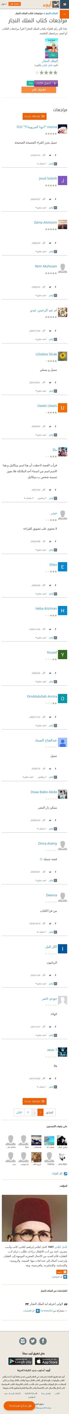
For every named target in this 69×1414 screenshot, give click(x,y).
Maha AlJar (62, 1164)
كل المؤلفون (57, 1276)
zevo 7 (52, 1050)
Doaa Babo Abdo (44, 792)
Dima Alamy (47, 843)
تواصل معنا (46, 1393)
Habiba (50, 1164)
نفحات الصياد (49, 1147)
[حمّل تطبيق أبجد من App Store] (47, 1361)
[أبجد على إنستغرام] (22, 1341)
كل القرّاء (57, 1173)
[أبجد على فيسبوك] (43, 1341)
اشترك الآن (39, 89)
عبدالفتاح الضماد (46, 740)
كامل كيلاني (46, 65)
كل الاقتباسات (29, 1310)
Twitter (50, 154)
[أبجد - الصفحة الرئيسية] (46, 4)
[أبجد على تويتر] (33, 1341)
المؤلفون (31, 1397)
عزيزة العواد (36, 1164)
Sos (27, 1147)
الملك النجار (51, 13)
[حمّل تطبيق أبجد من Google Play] (20, 1361)
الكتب (57, 1393)
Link (43, 154)
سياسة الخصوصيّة (44, 1407)
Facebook (55, 154)
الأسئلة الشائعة (31, 1393)
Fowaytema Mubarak (36, 1147)
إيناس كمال (62, 1147)
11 (27, 1112)
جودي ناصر (49, 998)
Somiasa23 (46, 1310)
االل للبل (51, 946)
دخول (4, 3)
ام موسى (25, 1164)
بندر (14, 1164)
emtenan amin (11, 1147)
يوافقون (42, 498)
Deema (51, 895)
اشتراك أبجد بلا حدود (12, 1393)
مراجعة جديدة (32, 116)
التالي (19, 1112)
